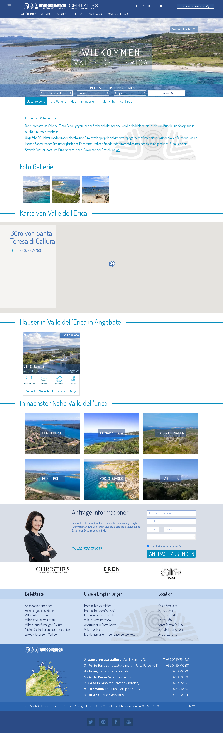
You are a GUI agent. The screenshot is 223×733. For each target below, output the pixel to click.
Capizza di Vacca (170, 432)
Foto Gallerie (57, 101)
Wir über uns (29, 13)
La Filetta (171, 478)
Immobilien (88, 101)
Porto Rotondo (167, 615)
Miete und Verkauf (52, 706)
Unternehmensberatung (88, 13)
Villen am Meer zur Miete (40, 620)
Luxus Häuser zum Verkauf (41, 634)
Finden (165, 93)
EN (143, 5)
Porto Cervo (165, 610)
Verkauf (46, 13)
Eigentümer (62, 13)
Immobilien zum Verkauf (99, 610)
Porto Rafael (166, 620)
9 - (91, 695)
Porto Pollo (52, 478)
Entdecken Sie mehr (38, 391)
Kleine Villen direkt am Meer (101, 615)
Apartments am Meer (38, 605)
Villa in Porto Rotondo (97, 620)
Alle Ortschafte (167, 634)
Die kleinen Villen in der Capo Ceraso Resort (111, 634)
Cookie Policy (110, 706)
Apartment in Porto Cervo (100, 625)
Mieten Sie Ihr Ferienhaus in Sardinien (47, 629)
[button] (112, 264)
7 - (96, 683)
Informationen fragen (64, 391)
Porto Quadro (111, 478)
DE (149, 5)
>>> (118, 150)
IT (137, 5)
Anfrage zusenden (171, 553)
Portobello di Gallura (170, 629)
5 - (95, 677)
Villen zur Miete (93, 629)
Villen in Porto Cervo (37, 615)
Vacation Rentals (118, 13)
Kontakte (126, 101)
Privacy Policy (177, 546)
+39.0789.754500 (88, 548)
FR (156, 5)
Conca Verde (52, 432)
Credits (191, 706)
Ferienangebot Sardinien (40, 610)
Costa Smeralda (167, 605)
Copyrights (80, 706)
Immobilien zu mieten (98, 605)
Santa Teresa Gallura (170, 625)
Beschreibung (36, 101)
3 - (96, 665)
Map (73, 101)
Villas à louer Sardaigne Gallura (43, 625)
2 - (103, 659)
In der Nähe (108, 101)
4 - (90, 671)
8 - (94, 689)
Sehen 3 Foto (181, 29)
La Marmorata (111, 432)
